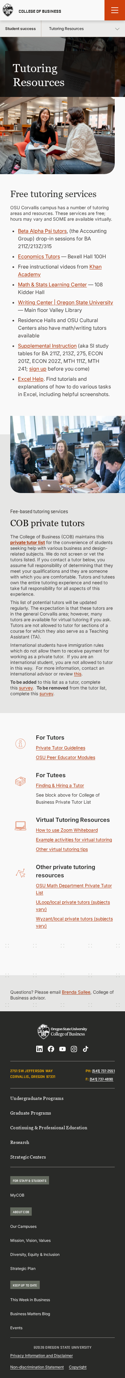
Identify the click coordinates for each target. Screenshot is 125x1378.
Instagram (74, 1049)
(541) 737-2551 (103, 1070)
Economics (31, 256)
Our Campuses (23, 1226)
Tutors (52, 256)
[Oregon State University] (8, 10)
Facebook (51, 1049)
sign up (37, 368)
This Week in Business (30, 1299)
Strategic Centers (28, 1157)
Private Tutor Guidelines (60, 747)
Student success (20, 28)
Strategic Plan (23, 1268)
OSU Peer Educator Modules (65, 757)
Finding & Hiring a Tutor (60, 785)
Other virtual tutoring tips (62, 849)
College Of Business (40, 10)
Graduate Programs (30, 1113)
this (77, 673)
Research (19, 1142)
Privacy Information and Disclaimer (41, 1355)
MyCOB (17, 1195)
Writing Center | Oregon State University (65, 302)
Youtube (62, 1049)
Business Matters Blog (30, 1313)
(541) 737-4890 (101, 1079)
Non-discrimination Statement (37, 1367)
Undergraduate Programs (36, 1098)
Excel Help (31, 379)
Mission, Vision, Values (30, 1240)
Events (16, 1327)
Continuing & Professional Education (48, 1127)
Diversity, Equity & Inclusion (35, 1254)
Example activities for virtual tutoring (74, 839)
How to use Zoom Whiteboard (67, 830)
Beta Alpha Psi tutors (42, 231)
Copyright (78, 1367)
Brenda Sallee (76, 992)
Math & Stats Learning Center (52, 284)
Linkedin (39, 1049)
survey (26, 687)
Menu (114, 10)
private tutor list (27, 542)
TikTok (85, 1049)
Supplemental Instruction (47, 346)
